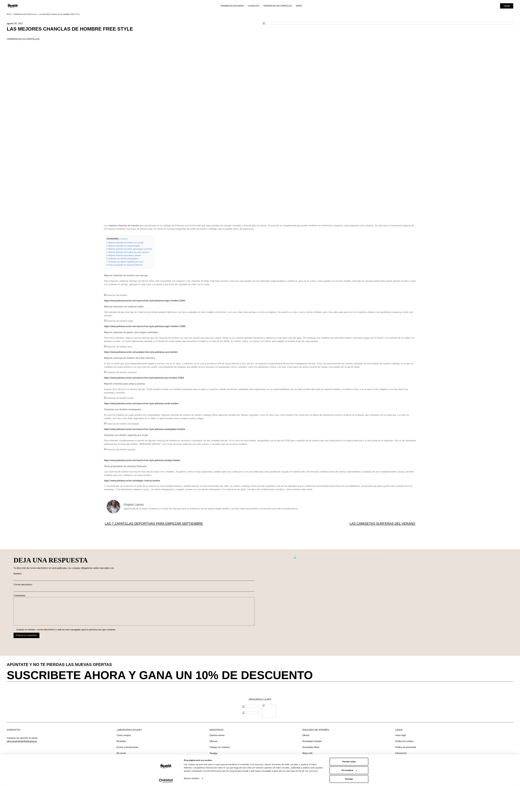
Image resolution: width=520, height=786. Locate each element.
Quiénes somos (217, 735)
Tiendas (213, 753)
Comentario (19, 595)
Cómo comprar (124, 735)
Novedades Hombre (312, 741)
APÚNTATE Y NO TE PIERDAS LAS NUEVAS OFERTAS (59, 664)
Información (401, 753)
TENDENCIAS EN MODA (232, 6)
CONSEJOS (253, 6)
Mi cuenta (121, 753)
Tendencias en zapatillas (25, 14)
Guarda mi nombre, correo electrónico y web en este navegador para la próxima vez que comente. (66, 629)
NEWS (299, 6)
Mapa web (307, 753)
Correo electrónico (23, 584)
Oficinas (213, 741)
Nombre (18, 573)
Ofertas (305, 735)
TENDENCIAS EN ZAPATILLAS (277, 6)
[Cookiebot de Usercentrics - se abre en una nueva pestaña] (166, 781)
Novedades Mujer (310, 747)
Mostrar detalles (191, 778)
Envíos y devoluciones (127, 747)
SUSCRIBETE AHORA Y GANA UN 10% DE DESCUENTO (160, 675)
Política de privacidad (405, 747)
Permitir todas (349, 761)
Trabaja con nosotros (219, 747)
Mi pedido (121, 741)
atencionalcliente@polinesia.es (22, 741)
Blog (9, 14)
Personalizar (347, 770)
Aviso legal (400, 735)
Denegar (349, 779)
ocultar (123, 239)
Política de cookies (404, 741)
